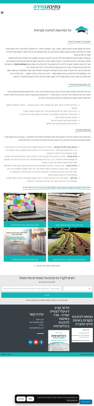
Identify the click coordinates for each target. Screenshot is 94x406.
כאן (35, 265)
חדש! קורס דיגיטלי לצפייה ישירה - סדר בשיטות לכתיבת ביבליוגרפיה (59, 316)
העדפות (21, 399)
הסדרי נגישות (6, 354)
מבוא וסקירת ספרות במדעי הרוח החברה (25, 259)
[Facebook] (41, 342)
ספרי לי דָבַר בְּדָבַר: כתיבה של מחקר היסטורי (69, 225)
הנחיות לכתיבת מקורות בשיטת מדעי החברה (82, 320)
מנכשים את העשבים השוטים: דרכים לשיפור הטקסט (69, 259)
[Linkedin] (30, 342)
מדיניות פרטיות (72, 400)
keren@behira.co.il (36, 328)
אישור (30, 399)
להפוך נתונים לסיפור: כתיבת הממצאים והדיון (25, 225)
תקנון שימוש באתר (86, 354)
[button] (2, 12)
